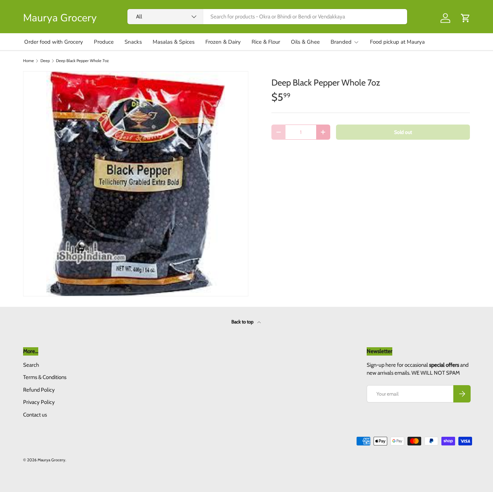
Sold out (403, 132)
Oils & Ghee (305, 41)
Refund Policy (39, 390)
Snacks (133, 41)
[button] (466, 18)
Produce (104, 41)
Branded (341, 41)
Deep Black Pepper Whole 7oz (82, 61)
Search (31, 365)
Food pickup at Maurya (397, 41)
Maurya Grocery (51, 459)
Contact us (35, 415)
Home (28, 61)
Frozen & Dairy (223, 41)
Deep (45, 61)
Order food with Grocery (53, 41)
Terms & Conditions (44, 377)
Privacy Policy (39, 402)
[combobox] (267, 16)
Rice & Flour (266, 41)
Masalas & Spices (174, 41)
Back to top (242, 322)
